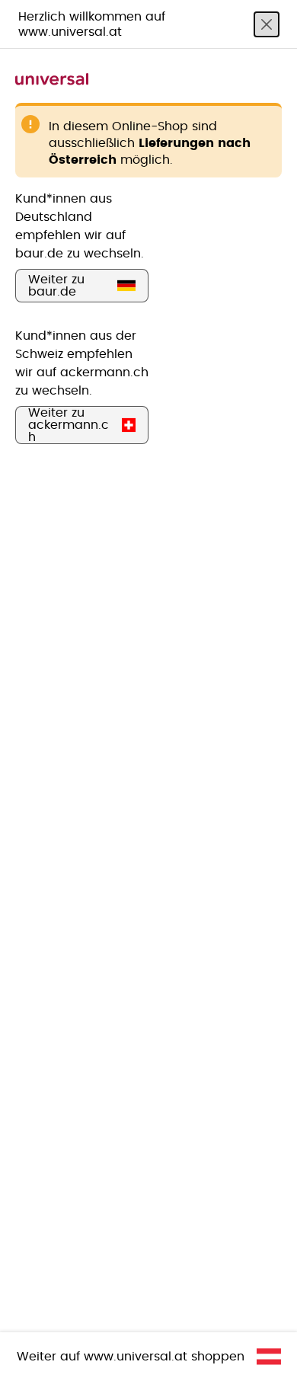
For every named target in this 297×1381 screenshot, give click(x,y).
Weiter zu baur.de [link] (56, 285)
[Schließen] (266, 24)
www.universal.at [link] (135, 1357)
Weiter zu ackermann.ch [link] (68, 425)
